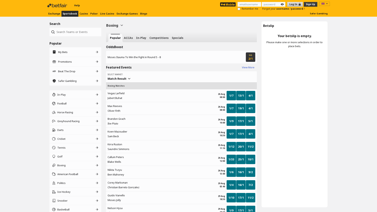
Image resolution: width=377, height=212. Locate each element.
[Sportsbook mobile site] (228, 4)
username (283, 8)
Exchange (54, 13)
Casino (84, 13)
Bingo (143, 13)
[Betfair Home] (57, 5)
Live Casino (107, 13)
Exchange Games (127, 13)
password (297, 8)
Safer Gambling (319, 13)
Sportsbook (70, 13)
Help (77, 5)
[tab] (115, 38)
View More (248, 67)
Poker (94, 13)
